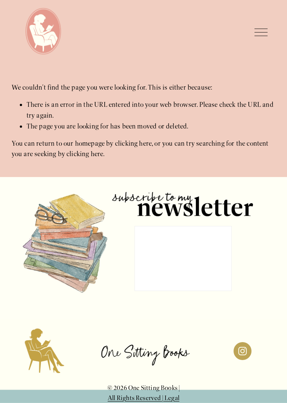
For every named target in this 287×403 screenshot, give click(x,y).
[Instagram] (242, 351)
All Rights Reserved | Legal (143, 398)
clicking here (133, 143)
